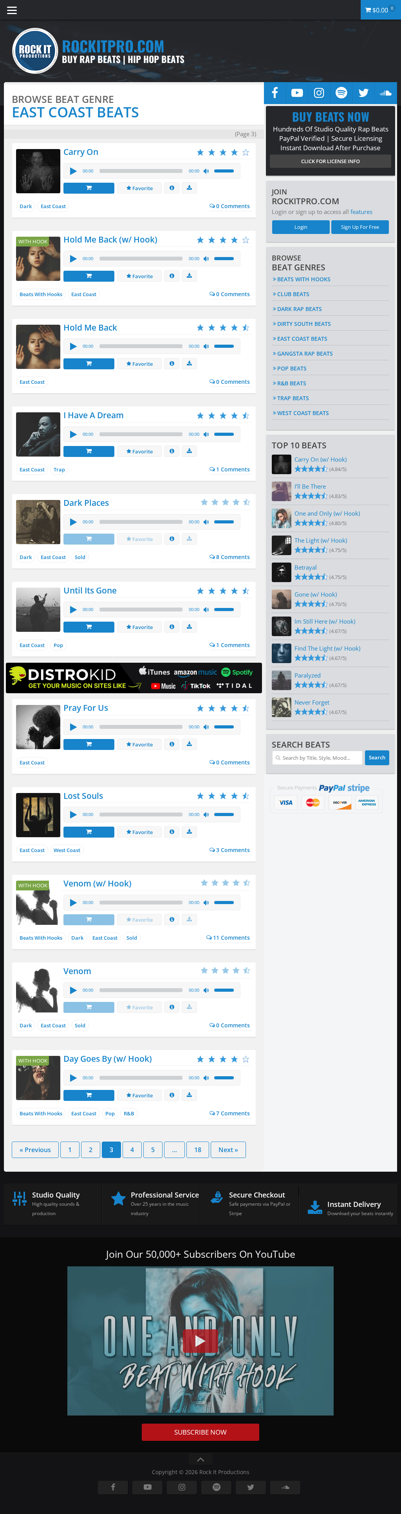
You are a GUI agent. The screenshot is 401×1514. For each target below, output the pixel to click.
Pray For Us (85, 707)
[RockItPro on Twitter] (363, 93)
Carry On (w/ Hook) (320, 459)
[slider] (225, 170)
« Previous (35, 1149)
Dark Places (86, 502)
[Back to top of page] (200, 1459)
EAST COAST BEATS (302, 338)
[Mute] (207, 171)
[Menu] (11, 10)
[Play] (73, 171)
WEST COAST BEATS (303, 413)
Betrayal (305, 567)
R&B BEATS (291, 383)
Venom (77, 971)
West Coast (67, 850)
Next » (228, 1149)
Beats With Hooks (41, 294)
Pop (58, 645)
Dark (26, 206)
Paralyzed (307, 675)
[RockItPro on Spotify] (341, 93)
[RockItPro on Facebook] (275, 93)
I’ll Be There (310, 486)
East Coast (53, 206)
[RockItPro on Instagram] (319, 93)
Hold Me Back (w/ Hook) (110, 239)
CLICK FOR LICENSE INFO (330, 161)
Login (300, 226)
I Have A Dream (93, 415)
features (361, 212)
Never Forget (311, 702)
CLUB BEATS (293, 294)
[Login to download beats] (189, 188)
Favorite (142, 188)
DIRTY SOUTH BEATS (304, 323)
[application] (151, 171)
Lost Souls (83, 795)
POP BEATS (292, 368)
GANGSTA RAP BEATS (305, 353)
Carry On (80, 151)
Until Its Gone (90, 590)
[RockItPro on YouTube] (297, 93)
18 (197, 1149)
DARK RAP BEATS (299, 309)
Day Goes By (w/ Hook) (107, 1058)
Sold (80, 557)
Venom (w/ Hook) (97, 883)
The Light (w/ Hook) (320, 540)
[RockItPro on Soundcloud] (386, 93)
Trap (59, 469)
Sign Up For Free (360, 226)
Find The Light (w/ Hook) (327, 648)
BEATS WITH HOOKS (304, 279)
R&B (129, 1113)
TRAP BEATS (293, 398)
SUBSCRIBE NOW (200, 1432)
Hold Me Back (90, 327)
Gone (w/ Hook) (315, 594)
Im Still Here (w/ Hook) (324, 621)
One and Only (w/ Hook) (327, 513)
